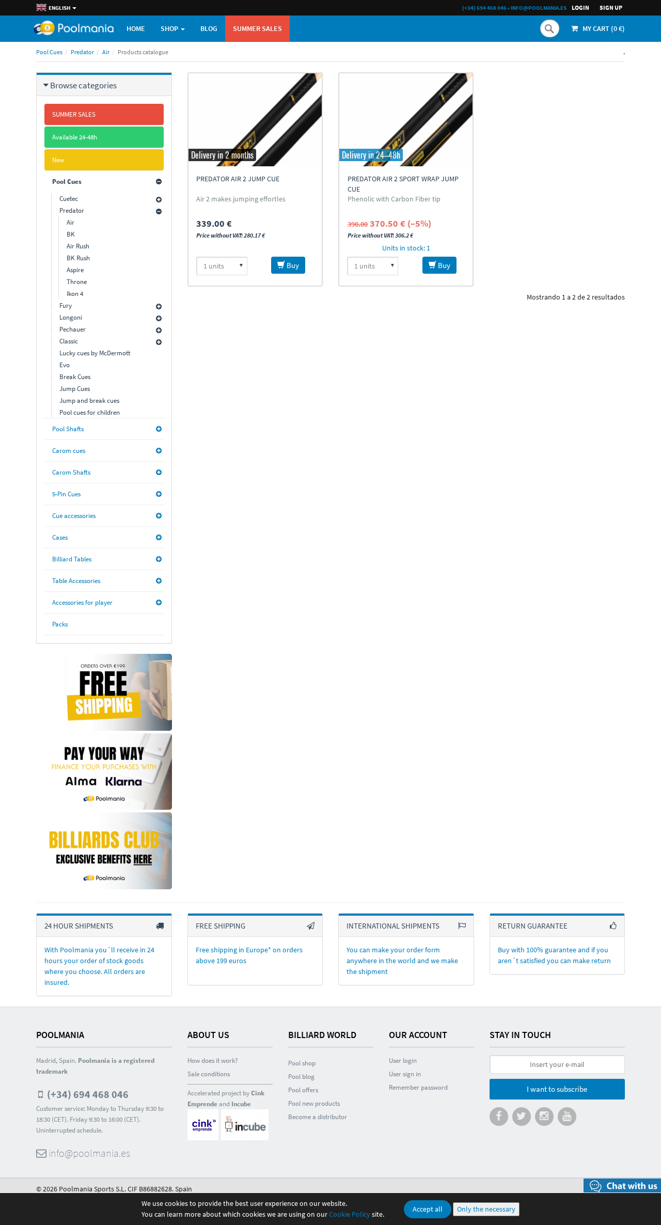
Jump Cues (74, 388)
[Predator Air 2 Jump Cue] (255, 119)
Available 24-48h (74, 137)
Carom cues (68, 450)
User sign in (405, 1074)
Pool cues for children (89, 412)
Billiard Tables (71, 559)
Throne (77, 281)
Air (105, 52)
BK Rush (78, 258)
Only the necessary (486, 1209)
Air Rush (78, 246)
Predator (82, 52)
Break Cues (74, 376)
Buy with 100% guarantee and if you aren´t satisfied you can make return (554, 955)
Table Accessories (76, 580)
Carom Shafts (71, 472)
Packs (60, 624)
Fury (65, 305)
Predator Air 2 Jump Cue (237, 178)
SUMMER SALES (257, 28)
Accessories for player (82, 602)
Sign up (611, 7)
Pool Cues (49, 52)
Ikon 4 (75, 293)
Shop (170, 28)
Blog (208, 28)
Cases (60, 537)
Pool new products (314, 1103)
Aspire (75, 269)
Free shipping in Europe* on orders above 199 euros (249, 955)
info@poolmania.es (538, 7)
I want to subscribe (557, 1089)
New (58, 159)
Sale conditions (208, 1074)
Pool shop (302, 1063)
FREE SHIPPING (220, 926)
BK (71, 234)
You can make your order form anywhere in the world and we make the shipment (402, 960)
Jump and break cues (89, 400)
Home (136, 28)
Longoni (70, 317)
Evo (64, 364)
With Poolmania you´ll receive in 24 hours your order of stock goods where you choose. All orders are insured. (99, 966)
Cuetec (68, 198)
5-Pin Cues (66, 494)
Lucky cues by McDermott (94, 353)
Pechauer (72, 329)
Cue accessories (74, 515)
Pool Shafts (68, 429)
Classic (68, 341)
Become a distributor (317, 1116)
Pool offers (303, 1090)
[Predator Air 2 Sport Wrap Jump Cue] (406, 119)
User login (403, 1060)
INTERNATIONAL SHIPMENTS (393, 926)
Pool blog (301, 1076)
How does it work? (212, 1060)
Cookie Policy (349, 1214)
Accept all (428, 1209)
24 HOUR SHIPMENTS (78, 926)
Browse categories (83, 85)
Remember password (418, 1087)
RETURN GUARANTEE (533, 926)
